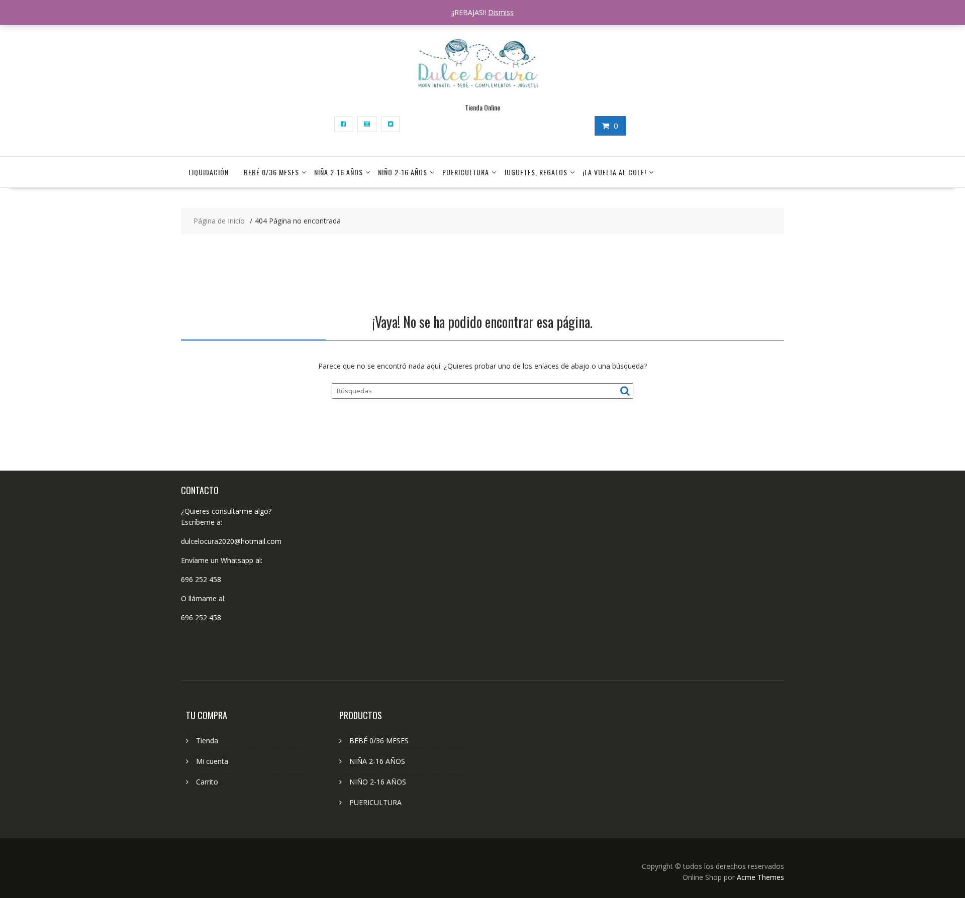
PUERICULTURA (465, 172)
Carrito (207, 782)
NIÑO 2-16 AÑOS (402, 172)
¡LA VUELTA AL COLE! (614, 172)
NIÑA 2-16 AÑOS (338, 172)
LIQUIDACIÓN (208, 172)
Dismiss (501, 12)
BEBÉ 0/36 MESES (271, 172)
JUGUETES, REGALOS (535, 172)
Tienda (207, 740)
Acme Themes (760, 877)
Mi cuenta (212, 761)
